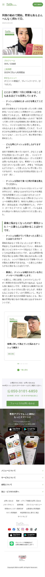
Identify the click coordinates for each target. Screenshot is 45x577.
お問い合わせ (7, 501)
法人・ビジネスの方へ (10, 492)
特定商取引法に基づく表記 (28, 513)
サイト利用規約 (10, 513)
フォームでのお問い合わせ (22, 403)
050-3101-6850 (24, 391)
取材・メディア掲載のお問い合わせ (27, 501)
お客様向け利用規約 (32, 509)
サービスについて (8, 478)
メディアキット (7, 505)
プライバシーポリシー (33, 505)
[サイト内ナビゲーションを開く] (3, 4)
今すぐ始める (38, 4)
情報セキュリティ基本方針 (13, 509)
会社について (6, 485)
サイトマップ (21, 517)
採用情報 (19, 505)
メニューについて (8, 471)
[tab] (18, 363)
